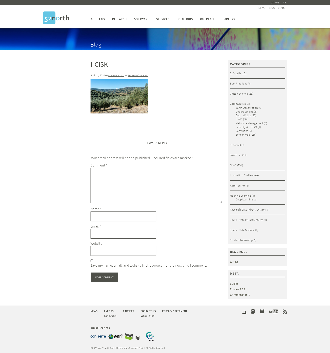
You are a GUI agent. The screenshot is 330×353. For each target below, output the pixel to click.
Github (275, 2)
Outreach (207, 19)
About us (98, 19)
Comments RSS (240, 295)
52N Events (110, 315)
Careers (228, 19)
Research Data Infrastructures (248, 209)
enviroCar (236, 155)
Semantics (242, 131)
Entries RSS (237, 289)
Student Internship (241, 240)
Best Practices (238, 83)
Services (163, 19)
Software (141, 19)
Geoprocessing (244, 111)
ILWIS (239, 119)
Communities (238, 103)
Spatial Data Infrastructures (246, 220)
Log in (234, 283)
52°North (235, 73)
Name (96, 209)
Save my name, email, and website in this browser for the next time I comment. (149, 265)
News (261, 8)
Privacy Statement (174, 311)
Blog (272, 8)
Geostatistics (243, 115)
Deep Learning (244, 199)
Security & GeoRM (246, 127)
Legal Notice (148, 315)
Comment (99, 165)
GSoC (233, 165)
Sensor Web (243, 134)
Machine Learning (240, 195)
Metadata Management (249, 123)
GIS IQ (234, 262)
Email (96, 226)
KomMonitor (237, 185)
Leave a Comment (138, 75)
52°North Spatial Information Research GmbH (56, 17)
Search (282, 8)
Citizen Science (239, 93)
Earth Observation (247, 107)
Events (109, 311)
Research (119, 19)
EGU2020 (235, 145)
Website (96, 243)
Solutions (185, 19)
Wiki (285, 2)
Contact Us (148, 311)
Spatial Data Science (242, 230)
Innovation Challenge (243, 175)
